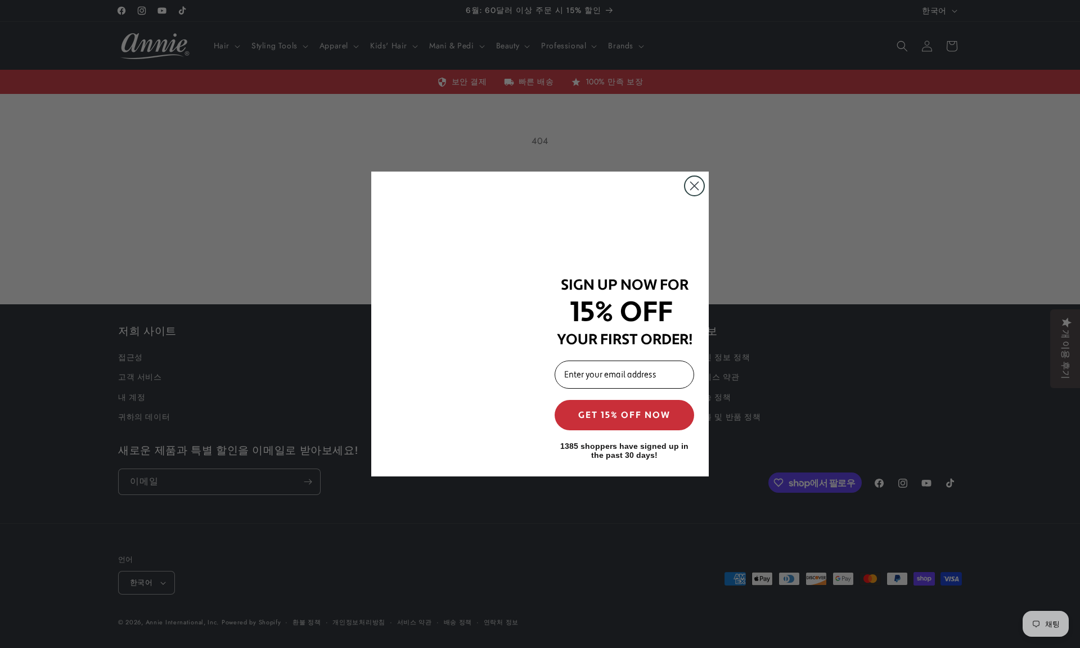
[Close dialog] (694, 186)
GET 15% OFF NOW (624, 415)
